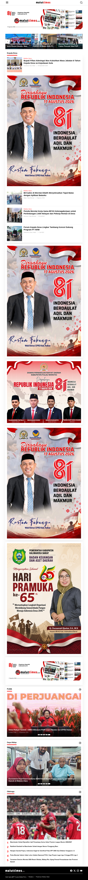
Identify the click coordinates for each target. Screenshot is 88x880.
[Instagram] (78, 870)
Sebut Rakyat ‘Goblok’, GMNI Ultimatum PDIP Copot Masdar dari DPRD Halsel (40, 730)
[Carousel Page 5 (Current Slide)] (49, 734)
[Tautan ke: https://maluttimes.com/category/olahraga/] (80, 792)
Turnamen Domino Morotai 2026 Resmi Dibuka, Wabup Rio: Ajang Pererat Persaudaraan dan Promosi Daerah (44, 861)
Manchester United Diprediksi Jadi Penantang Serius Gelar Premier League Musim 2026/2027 (69, 45)
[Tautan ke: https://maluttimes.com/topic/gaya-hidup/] (80, 743)
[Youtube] (81, 870)
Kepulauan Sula (28, 65)
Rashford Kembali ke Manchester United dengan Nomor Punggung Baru (34, 846)
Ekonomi (26, 216)
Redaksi (31, 877)
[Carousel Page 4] (47, 734)
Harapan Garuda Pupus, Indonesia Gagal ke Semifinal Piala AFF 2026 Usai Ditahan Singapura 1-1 (42, 851)
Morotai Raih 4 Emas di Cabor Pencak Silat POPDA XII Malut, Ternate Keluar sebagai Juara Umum (44, 45)
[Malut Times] (44, 2)
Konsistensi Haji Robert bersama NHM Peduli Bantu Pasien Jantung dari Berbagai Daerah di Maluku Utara (42, 780)
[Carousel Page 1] (39, 734)
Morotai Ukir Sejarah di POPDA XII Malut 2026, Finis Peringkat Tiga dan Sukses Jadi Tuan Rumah (18, 45)
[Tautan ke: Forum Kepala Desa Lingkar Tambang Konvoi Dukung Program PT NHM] (14, 233)
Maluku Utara (28, 58)
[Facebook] (71, 870)
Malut (33, 65)
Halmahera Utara (28, 232)
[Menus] (7, 2)
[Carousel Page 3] (44, 734)
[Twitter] (74, 870)
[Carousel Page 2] (41, 734)
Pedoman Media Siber (43, 877)
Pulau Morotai (30, 198)
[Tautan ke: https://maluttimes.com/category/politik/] (80, 689)
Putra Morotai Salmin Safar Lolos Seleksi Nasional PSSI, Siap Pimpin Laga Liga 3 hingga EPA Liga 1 (44, 855)
